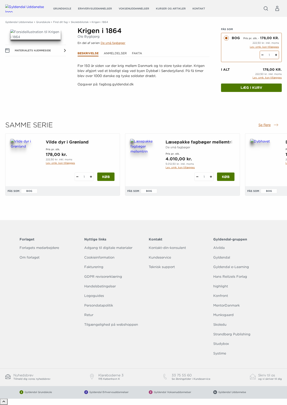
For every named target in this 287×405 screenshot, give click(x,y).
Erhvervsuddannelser (95, 8)
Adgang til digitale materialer (108, 248)
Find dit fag (60, 22)
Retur (88, 315)
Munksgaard (223, 315)
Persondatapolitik (98, 305)
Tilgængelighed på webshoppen (111, 325)
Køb (106, 177)
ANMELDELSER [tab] (115, 53)
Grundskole (62, 8)
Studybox (221, 344)
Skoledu (219, 325)
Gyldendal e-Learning (231, 267)
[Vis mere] (143, 103)
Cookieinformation (99, 257)
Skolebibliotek (80, 22)
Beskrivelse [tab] (88, 53)
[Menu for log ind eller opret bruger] (277, 8)
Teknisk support (162, 267)
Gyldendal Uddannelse (19, 22)
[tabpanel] (144, 84)
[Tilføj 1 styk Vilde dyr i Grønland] (91, 177)
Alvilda (219, 248)
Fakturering (93, 267)
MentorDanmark (226, 305)
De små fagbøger (113, 43)
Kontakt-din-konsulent (167, 248)
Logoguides (94, 296)
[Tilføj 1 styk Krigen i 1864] (276, 55)
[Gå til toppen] (4, 402)
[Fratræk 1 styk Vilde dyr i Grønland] (77, 177)
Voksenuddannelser (134, 8)
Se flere (268, 125)
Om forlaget (29, 257)
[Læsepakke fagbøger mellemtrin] (144, 159)
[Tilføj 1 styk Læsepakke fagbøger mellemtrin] (210, 177)
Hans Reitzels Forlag (230, 277)
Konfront (220, 296)
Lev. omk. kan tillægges (264, 46)
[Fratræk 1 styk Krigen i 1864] (262, 55)
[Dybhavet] (264, 159)
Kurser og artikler (171, 8)
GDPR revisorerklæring (103, 277)
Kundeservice (160, 257)
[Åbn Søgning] (265, 8)
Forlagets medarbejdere (39, 248)
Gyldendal (221, 257)
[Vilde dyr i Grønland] (25, 159)
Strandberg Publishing (231, 334)
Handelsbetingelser (100, 286)
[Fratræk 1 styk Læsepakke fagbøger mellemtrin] (197, 177)
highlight (220, 286)
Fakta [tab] (137, 53)
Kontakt (198, 8)
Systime (219, 353)
